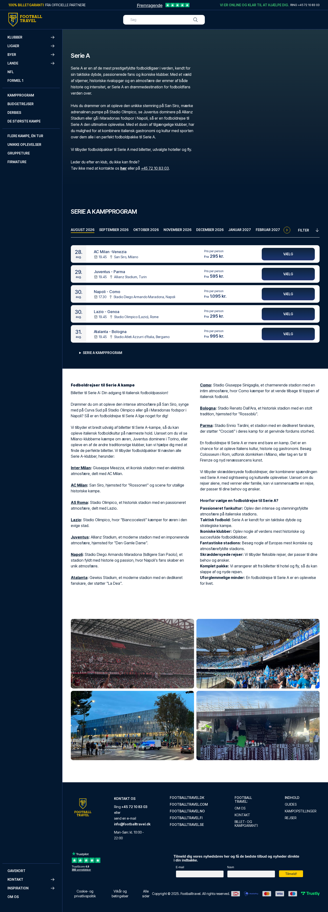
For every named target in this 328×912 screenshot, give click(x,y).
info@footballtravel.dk (132, 824)
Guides (291, 804)
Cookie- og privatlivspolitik (85, 893)
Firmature (16, 162)
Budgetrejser (20, 104)
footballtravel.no (187, 811)
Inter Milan (81, 467)
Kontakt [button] (15, 879)
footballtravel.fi (186, 818)
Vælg (288, 254)
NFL (10, 72)
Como (205, 385)
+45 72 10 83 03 (155, 168)
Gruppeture (18, 153)
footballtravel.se (187, 825)
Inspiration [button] (18, 888)
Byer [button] (11, 54)
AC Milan (79, 485)
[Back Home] (25, 19)
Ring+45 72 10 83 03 (305, 5)
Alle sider (146, 893)
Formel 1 (15, 80)
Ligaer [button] (13, 46)
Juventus (80, 537)
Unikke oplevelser (24, 144)
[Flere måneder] (287, 230)
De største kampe (24, 121)
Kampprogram (20, 95)
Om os (13, 897)
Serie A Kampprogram (102, 353)
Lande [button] (12, 63)
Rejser (290, 818)
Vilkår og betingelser (120, 893)
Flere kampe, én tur (25, 136)
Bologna (208, 408)
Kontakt (242, 815)
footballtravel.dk (187, 798)
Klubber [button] (14, 37)
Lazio (76, 519)
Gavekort (16, 871)
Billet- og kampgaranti (246, 824)
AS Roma (79, 502)
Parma (206, 425)
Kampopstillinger (300, 811)
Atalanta (79, 577)
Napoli (77, 554)
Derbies (14, 112)
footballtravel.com (189, 804)
